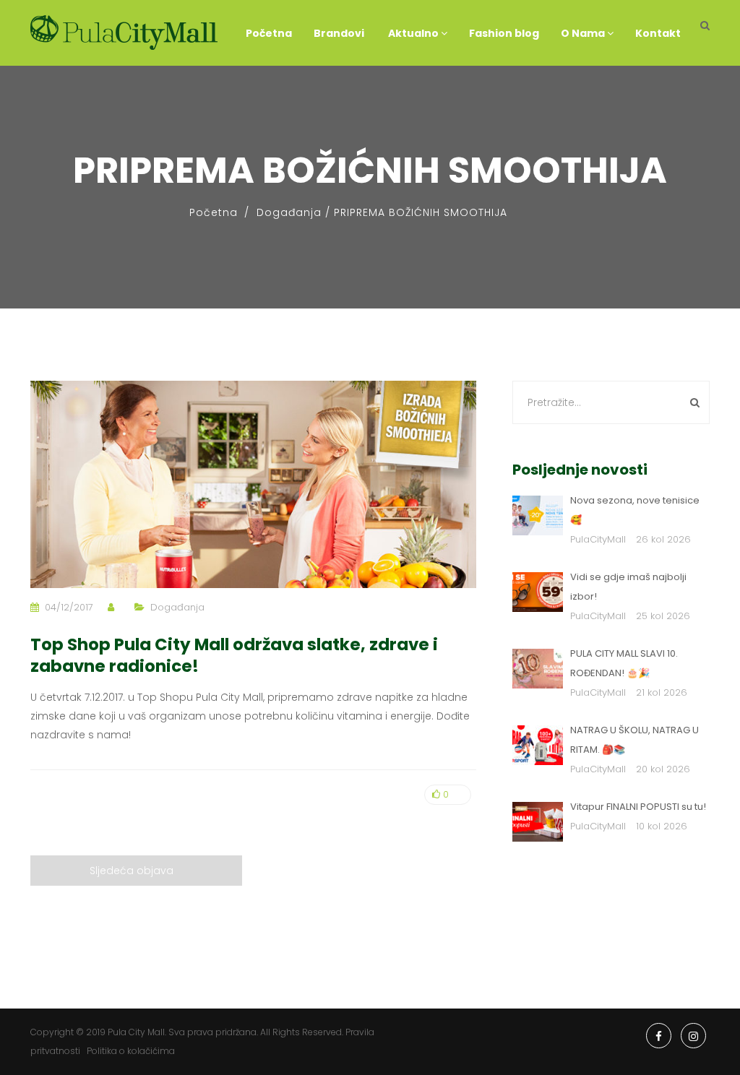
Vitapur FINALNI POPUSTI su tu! (638, 806)
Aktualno (413, 33)
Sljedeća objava (131, 870)
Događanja (289, 212)
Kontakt (658, 33)
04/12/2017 (69, 607)
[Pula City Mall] (124, 32)
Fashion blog (504, 33)
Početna (269, 33)
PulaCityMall (598, 539)
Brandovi (339, 33)
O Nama (584, 33)
